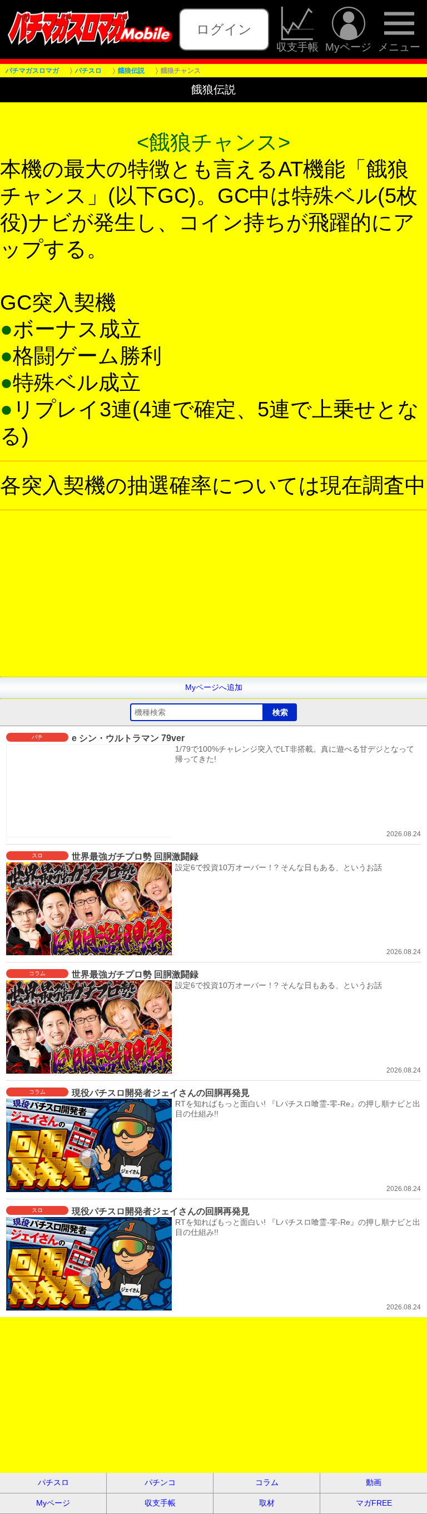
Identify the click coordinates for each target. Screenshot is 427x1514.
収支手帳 (297, 46)
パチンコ (160, 1482)
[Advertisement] (213, 599)
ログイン (224, 29)
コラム (267, 1482)
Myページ (348, 46)
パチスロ (53, 1482)
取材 (267, 1502)
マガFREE (374, 1502)
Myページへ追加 (213, 687)
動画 (373, 1482)
